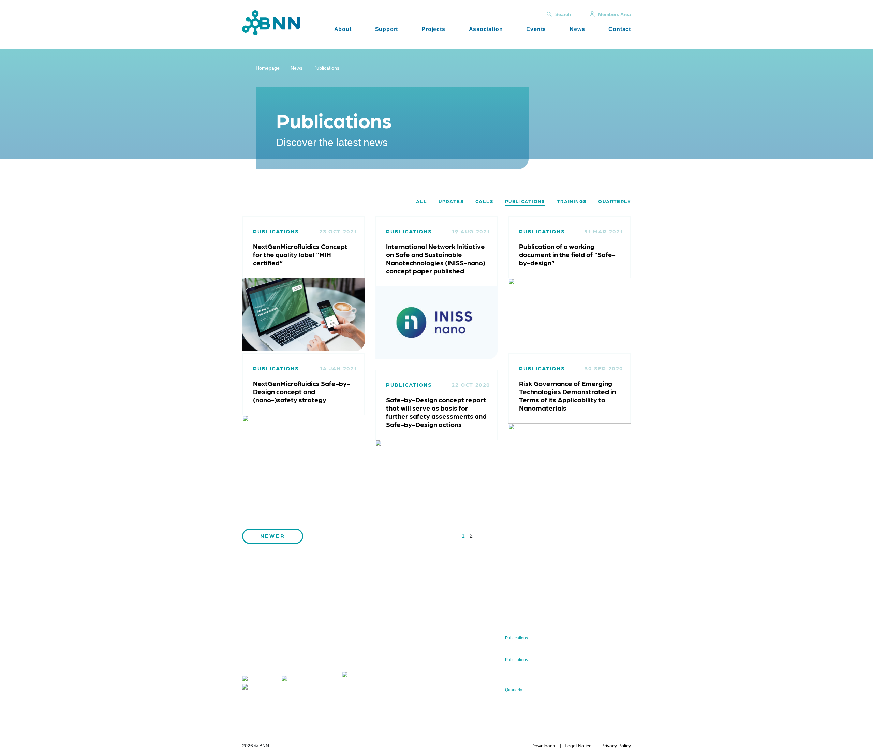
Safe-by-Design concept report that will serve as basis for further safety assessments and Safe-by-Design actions (436, 412)
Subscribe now (382, 654)
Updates (451, 201)
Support (386, 29)
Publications (326, 68)
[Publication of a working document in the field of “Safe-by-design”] (569, 314)
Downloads (543, 745)
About (343, 29)
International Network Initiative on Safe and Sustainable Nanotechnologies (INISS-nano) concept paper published (435, 258)
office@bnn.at (257, 665)
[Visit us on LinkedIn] (301, 679)
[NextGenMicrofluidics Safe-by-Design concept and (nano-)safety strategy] (303, 451)
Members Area (614, 14)
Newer (272, 535)
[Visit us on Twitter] (258, 679)
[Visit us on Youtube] (260, 688)
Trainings (572, 201)
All (421, 201)
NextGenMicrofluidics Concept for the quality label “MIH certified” (300, 254)
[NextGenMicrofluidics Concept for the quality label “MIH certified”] (303, 314)
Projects (433, 29)
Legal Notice (578, 745)
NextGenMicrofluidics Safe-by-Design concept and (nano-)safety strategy (301, 391)
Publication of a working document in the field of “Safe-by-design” (567, 254)
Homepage (268, 68)
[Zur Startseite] (271, 22)
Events (536, 29)
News (577, 29)
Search (563, 14)
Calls (484, 201)
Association (486, 29)
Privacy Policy (616, 745)
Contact (619, 29)
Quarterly (614, 201)
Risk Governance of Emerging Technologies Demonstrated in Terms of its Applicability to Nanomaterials (567, 395)
